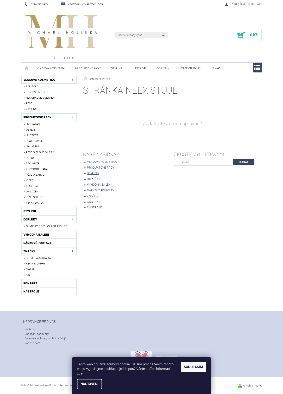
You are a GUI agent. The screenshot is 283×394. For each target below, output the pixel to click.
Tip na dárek (35, 202)
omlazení (32, 191)
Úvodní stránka (26, 68)
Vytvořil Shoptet (252, 385)
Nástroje (139, 68)
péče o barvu (35, 174)
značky (218, 68)
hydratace (33, 124)
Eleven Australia (38, 257)
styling (116, 68)
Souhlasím (193, 367)
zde (79, 373)
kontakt (30, 283)
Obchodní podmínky (36, 333)
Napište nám (32, 343)
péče (29, 103)
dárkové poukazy (37, 243)
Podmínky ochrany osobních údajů (45, 338)
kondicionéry (35, 92)
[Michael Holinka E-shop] (61, 37)
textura (32, 185)
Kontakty (29, 329)
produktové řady (88, 68)
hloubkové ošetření (40, 97)
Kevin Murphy (36, 263)
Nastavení (89, 384)
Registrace (255, 4)
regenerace (34, 140)
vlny (29, 180)
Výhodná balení (191, 68)
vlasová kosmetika (51, 68)
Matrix (31, 269)
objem (30, 129)
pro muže (33, 163)
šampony (32, 86)
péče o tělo (34, 197)
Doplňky (163, 68)
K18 (28, 274)
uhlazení (32, 146)
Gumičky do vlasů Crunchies (46, 226)
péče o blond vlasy (40, 152)
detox (30, 157)
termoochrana (37, 169)
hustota (32, 135)
